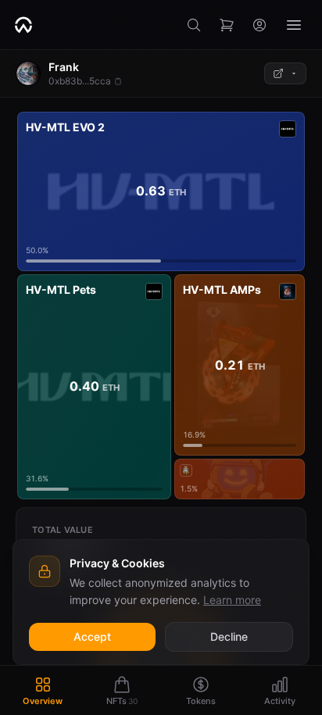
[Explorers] (285, 73)
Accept (92, 636)
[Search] (194, 25)
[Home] (23, 25)
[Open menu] (293, 25)
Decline (229, 636)
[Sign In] (259, 25)
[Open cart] (227, 25)
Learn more (232, 599)
